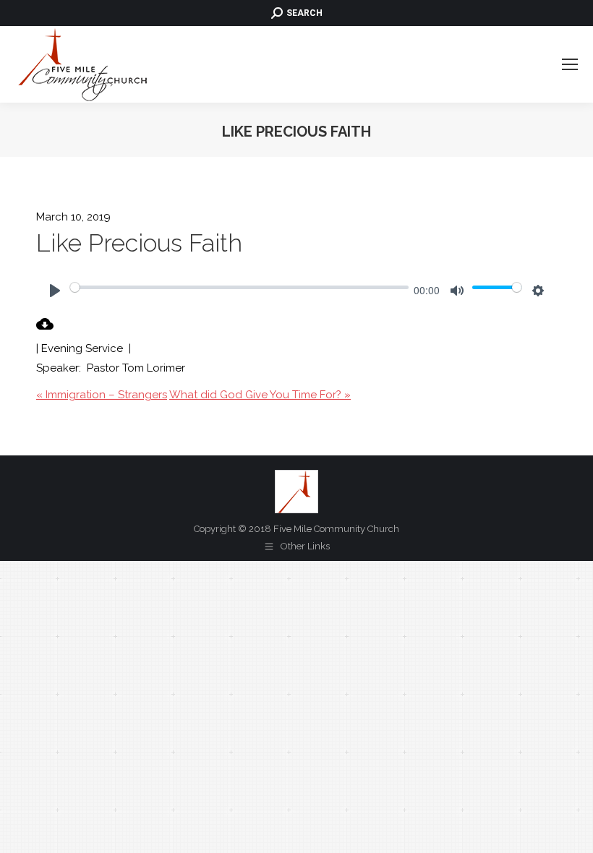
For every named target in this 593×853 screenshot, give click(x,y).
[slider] (239, 287)
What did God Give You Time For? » (260, 394)
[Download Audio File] (45, 328)
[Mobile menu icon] (570, 64)
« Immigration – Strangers (101, 394)
